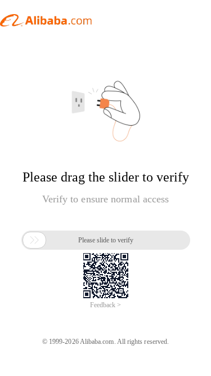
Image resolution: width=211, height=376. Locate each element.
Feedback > (105, 305)
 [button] (34, 240)
